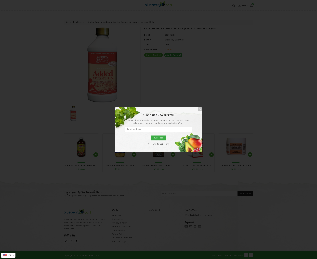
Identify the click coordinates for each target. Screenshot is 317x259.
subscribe (158, 138)
